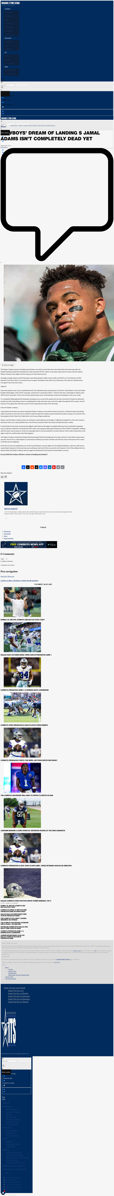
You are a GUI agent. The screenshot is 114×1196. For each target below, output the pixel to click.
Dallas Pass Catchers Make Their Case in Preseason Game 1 (26, 655)
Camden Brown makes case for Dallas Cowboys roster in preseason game (12, 937)
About (7, 967)
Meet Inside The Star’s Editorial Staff (18, 975)
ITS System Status (10, 978)
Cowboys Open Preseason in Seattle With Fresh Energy (24, 725)
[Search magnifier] (2, 87)
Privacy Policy (12, 971)
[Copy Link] (62, 467)
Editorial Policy (12, 973)
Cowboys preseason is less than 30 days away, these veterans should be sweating (36, 865)
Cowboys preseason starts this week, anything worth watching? (29, 760)
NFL (95, 950)
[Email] (58, 467)
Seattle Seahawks (8, 538)
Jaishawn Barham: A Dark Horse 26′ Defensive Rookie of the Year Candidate (33, 830)
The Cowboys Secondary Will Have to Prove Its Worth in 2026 (27, 795)
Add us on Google (8, 365)
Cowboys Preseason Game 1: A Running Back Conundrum (25, 690)
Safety (5, 536)
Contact (10, 969)
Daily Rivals (57, 962)
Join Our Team (9, 977)
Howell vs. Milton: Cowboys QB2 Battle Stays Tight (23, 619)
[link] (23, 467)
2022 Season (7, 531)
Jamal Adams (7, 533)
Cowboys (3, 126)
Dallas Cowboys (77, 950)
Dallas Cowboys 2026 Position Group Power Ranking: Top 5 (26, 900)
